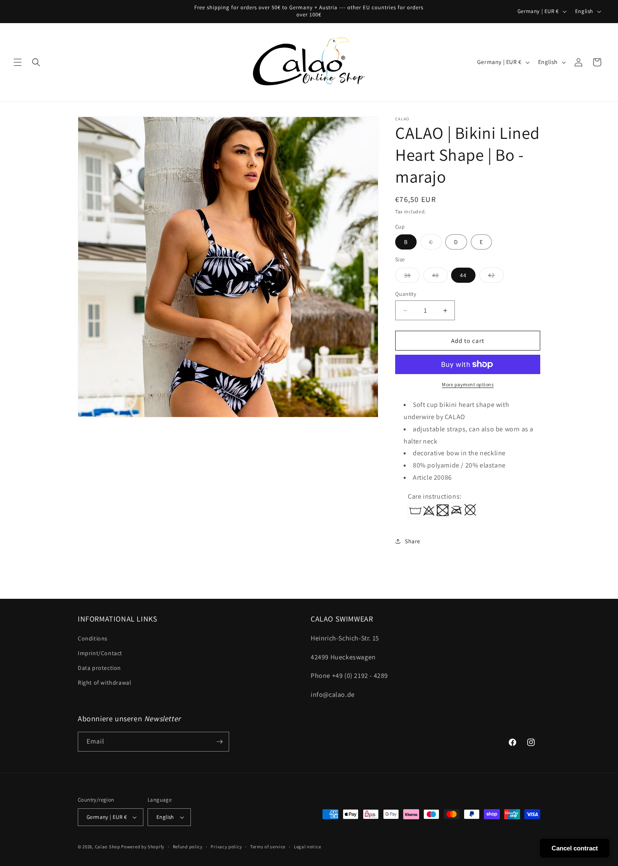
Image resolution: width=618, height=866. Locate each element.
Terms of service (267, 847)
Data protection (99, 668)
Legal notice (307, 847)
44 (463, 275)
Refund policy (188, 847)
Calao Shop (107, 847)
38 (412, 277)
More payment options (468, 384)
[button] (17, 62)
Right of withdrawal (104, 682)
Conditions (93, 638)
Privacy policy (226, 847)
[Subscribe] (219, 742)
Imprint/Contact (100, 653)
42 (496, 277)
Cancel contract (575, 848)
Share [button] (412, 541)
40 (440, 277)
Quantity (405, 294)
